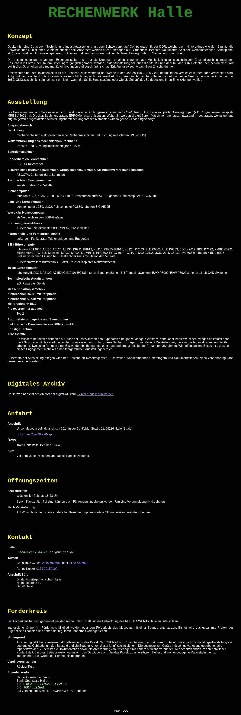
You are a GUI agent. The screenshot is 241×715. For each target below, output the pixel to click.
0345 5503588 (51, 562)
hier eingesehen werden (97, 394)
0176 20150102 (46, 568)
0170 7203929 (78, 562)
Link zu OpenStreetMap (36, 434)
